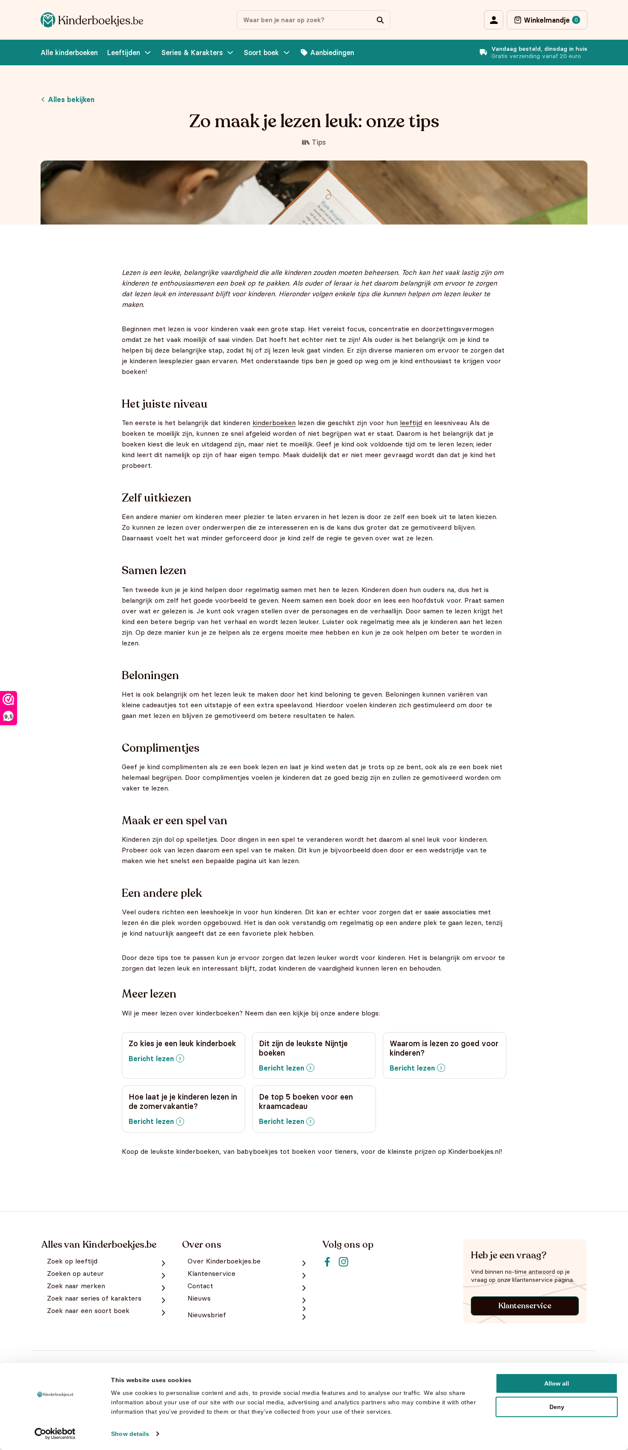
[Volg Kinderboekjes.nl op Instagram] (343, 1261)
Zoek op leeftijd (72, 1261)
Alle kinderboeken (69, 52)
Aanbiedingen (332, 52)
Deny (556, 1406)
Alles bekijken (71, 99)
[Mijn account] (493, 19)
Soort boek (261, 52)
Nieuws (199, 1298)
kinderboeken (274, 422)
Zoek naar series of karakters (94, 1298)
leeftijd (411, 422)
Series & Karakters (192, 52)
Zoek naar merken (76, 1286)
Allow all (556, 1383)
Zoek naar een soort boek (88, 1311)
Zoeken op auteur (75, 1273)
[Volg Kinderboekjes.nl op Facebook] (327, 1261)
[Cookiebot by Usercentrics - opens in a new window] (55, 1434)
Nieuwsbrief (207, 1315)
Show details (130, 1433)
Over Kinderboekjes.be (224, 1261)
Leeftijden (123, 52)
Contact (200, 1286)
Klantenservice (525, 1306)
